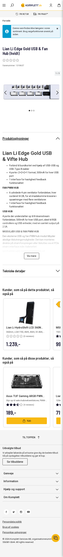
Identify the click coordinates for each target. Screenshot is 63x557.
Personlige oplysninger (15, 532)
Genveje (8, 473)
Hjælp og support (14, 489)
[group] (31, 92)
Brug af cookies (11, 527)
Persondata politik (12, 521)
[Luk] (57, 28)
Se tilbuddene (15, 461)
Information (11, 481)
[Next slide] (57, 93)
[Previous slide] (5, 93)
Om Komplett (11, 497)
